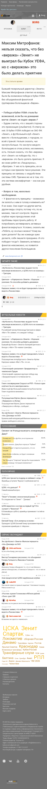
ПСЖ (37, 653)
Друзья (25, 34)
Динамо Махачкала (23, 661)
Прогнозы (6, 706)
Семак (41, 647)
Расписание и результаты (28, 2)
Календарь (6, 702)
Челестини (14, 664)
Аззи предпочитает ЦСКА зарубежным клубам (21, 578)
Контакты (6, 684)
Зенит (29, 628)
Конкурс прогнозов (8, 6)
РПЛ (39, 657)
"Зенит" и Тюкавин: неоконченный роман (18, 497)
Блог (25, 28)
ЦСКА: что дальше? (10, 487)
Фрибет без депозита (8, 9)
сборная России (33, 639)
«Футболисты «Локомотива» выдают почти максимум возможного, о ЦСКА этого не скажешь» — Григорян (23, 270)
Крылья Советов (9, 647)
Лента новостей (15, 616)
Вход (43, 15)
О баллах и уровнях (9, 679)
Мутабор (12, 600)
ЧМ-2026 (35, 661)
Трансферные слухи (18, 653)
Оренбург (22, 658)
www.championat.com (12, 256)
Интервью (6, 697)
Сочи (16, 658)
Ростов (38, 643)
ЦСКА (11, 628)
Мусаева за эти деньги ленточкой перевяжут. (18, 603)
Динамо (9, 642)
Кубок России (30, 649)
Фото (41, 28)
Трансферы (13, 2)
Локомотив (12, 638)
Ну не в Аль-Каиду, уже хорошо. (13, 551)
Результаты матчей (9, 704)
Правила (4, 2)
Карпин (31, 643)
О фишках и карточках (10, 677)
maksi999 (12, 582)
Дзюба (42, 653)
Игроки (28, 6)
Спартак (13, 634)
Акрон (11, 661)
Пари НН (5, 661)
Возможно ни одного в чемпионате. (15, 619)
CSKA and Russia (15, 548)
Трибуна (5, 699)
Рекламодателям (9, 681)
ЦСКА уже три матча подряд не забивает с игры (21, 478)
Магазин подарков (9, 709)
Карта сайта (7, 711)
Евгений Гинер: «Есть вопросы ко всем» (18, 521)
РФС (32, 635)
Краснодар (28, 646)
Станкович (5, 664)
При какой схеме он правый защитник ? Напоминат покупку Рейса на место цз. (23, 586)
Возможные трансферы (12, 650)
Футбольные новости (10, 695)
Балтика (7, 658)
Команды (20, 6)
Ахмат (29, 658)
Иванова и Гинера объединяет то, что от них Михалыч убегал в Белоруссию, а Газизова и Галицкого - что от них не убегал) (23, 569)
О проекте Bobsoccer (10, 672)
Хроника (8, 29)
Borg (11, 297)
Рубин (27, 635)
